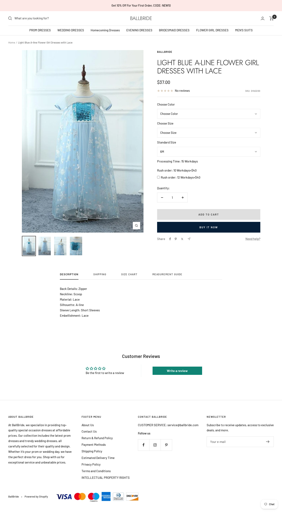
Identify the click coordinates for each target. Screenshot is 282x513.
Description (69, 274)
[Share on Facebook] (170, 239)
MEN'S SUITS (244, 30)
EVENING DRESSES (139, 30)
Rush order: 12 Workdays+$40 (180, 177)
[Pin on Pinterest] (176, 239)
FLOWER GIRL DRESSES (212, 30)
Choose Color (166, 104)
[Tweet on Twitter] (182, 239)
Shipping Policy (92, 451)
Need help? (252, 239)
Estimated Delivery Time (98, 458)
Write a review (177, 371)
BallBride (164, 51)
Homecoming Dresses (105, 30)
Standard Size (166, 142)
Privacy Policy (91, 464)
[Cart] (271, 18)
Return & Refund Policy (97, 438)
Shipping (99, 274)
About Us (88, 425)
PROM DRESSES (40, 30)
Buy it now (208, 227)
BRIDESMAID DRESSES (174, 30)
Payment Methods (94, 444)
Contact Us (89, 431)
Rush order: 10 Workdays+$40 (177, 170)
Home (11, 42)
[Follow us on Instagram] (155, 445)
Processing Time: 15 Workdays (177, 161)
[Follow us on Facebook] (143, 445)
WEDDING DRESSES (70, 30)
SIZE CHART (129, 274)
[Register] (268, 441)
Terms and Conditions (96, 471)
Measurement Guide (167, 274)
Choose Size (165, 123)
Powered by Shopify (36, 496)
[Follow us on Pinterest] (166, 445)
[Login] (262, 18)
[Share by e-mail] (189, 239)
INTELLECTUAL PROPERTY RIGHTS (106, 477)
